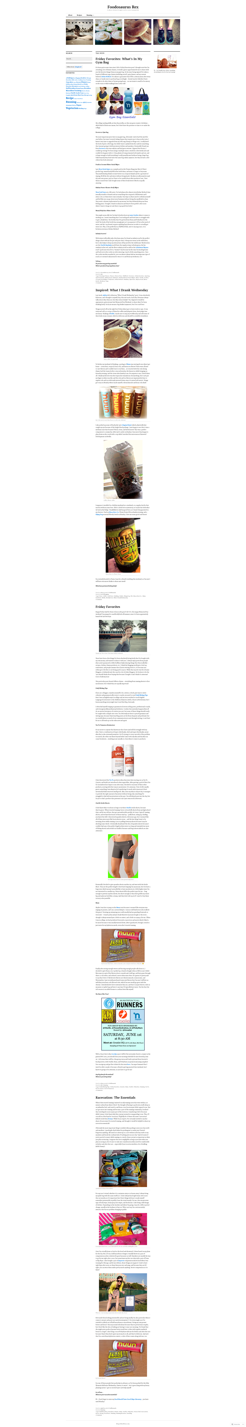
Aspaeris (121, 1261)
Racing (101, 1413)
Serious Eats (80, 102)
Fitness (112, 276)
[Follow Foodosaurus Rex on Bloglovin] (74, 68)
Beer (101, 596)
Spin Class (132, 279)
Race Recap (84, 95)
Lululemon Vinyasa (142, 247)
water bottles (134, 215)
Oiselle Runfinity (106, 245)
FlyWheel (125, 276)
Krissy (110, 1119)
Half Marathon (104, 1411)
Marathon (111, 1411)
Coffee (105, 596)
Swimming (68, 105)
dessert (78, 82)
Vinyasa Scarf (139, 279)
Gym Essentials (100, 277)
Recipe (70, 98)
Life (102, 274)
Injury (82, 88)
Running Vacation (121, 1413)
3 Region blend (126, 425)
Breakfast (83, 78)
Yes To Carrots (100, 1088)
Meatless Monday (86, 91)
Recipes (79, 15)
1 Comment (99, 283)
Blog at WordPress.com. (123, 1424)
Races (97, 1413)
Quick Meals (74, 95)
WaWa (103, 598)
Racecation (144, 1411)
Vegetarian (72, 108)
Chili (73, 80)
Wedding (81, 108)
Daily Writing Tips (142, 695)
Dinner (84, 82)
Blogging (78, 78)
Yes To (111, 780)
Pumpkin (68, 95)
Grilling (87, 86)
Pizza (88, 93)
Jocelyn (114, 1054)
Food (82, 84)
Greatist (122, 1087)
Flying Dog (99, 514)
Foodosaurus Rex (123, 6)
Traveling (129, 1413)
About (70, 15)
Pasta (85, 93)
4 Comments (99, 1090)
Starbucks (98, 598)
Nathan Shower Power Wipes (127, 277)
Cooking (80, 80)
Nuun (137, 277)
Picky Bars (111, 279)
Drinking (116, 596)
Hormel (78, 88)
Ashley (105, 295)
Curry (74, 82)
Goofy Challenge (82, 86)
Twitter (74, 105)
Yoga (107, 281)
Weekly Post (109, 598)
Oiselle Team (80, 93)
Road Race (107, 1413)
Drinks (121, 596)
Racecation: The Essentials (115, 1097)
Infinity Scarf (108, 277)
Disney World (77, 84)
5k (66, 78)
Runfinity (126, 279)
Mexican (68, 93)
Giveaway (75, 86)
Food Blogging (105, 594)
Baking (70, 78)
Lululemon (115, 277)
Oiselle (141, 277)
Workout (102, 281)
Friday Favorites (139, 276)
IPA (131, 596)
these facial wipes (104, 169)
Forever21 (102, 148)
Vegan (78, 105)
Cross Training (87, 80)
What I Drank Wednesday (121, 598)
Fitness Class (118, 276)
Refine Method (106, 77)
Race (79, 95)
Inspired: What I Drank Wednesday (122, 290)
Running (89, 15)
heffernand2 (116, 272)
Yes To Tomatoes (109, 1088)
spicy (85, 102)
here (128, 1064)
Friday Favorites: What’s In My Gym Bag (119, 60)
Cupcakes (69, 82)
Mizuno (116, 1411)
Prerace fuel (137, 1411)
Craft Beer (110, 596)
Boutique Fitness (104, 276)
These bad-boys (101, 192)
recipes (75, 98)
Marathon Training (73, 90)
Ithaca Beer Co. (114, 512)
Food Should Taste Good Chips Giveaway (128, 1399)
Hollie (112, 314)
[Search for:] (79, 59)
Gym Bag (147, 276)
